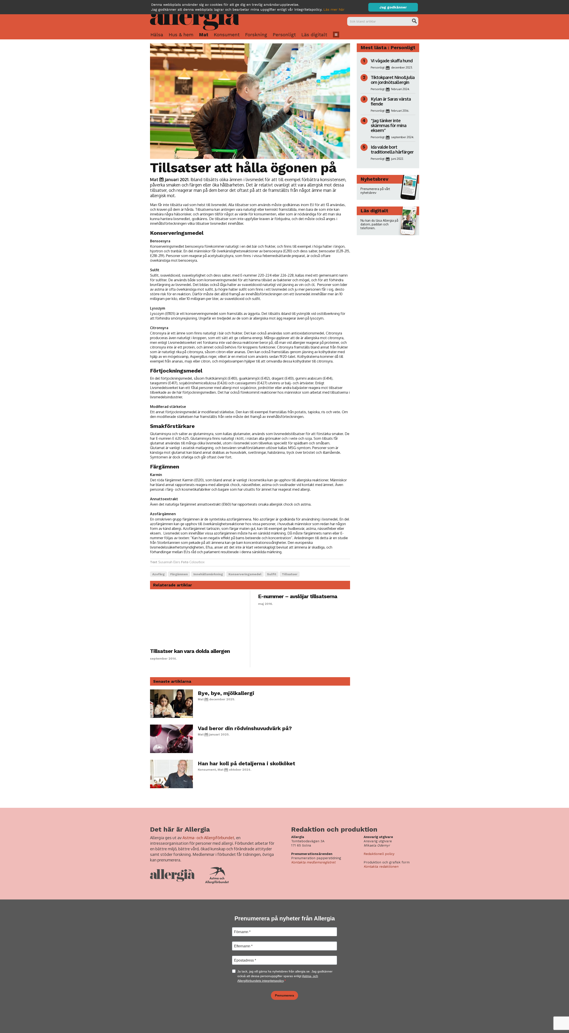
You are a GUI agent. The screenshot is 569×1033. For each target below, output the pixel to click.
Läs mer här (334, 9)
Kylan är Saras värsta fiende (391, 101)
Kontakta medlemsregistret (313, 862)
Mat (203, 34)
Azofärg (158, 574)
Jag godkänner (393, 7)
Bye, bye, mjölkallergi (226, 693)
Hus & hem (181, 34)
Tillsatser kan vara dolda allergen (190, 651)
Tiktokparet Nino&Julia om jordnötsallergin (393, 79)
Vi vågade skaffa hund (392, 60)
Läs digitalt (314, 34)
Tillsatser (289, 574)
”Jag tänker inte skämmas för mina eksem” (388, 125)
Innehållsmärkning (208, 574)
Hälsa (156, 34)
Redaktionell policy (379, 854)
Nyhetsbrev (374, 179)
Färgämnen (179, 574)
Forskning (256, 34)
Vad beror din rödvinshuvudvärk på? (245, 728)
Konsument (227, 34)
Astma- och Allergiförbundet (208, 837)
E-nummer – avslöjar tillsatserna (297, 596)
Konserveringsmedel (244, 574)
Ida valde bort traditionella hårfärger (392, 149)
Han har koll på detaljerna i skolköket (246, 763)
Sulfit (271, 574)
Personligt (284, 34)
